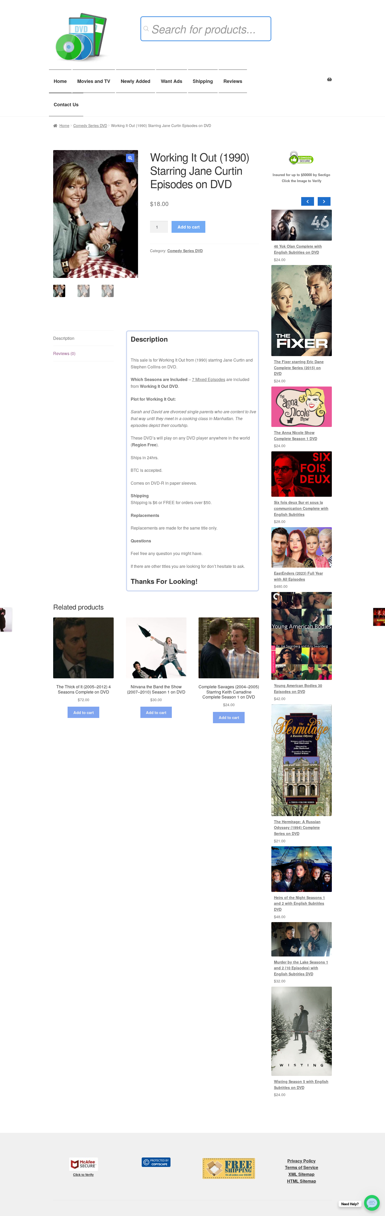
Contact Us (66, 104)
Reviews (232, 81)
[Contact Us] (372, 1203)
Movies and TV (93, 81)
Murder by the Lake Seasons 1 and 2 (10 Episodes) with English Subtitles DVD (301, 967)
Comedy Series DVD (90, 125)
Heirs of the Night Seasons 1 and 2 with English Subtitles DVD (299, 903)
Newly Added (135, 81)
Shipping (203, 81)
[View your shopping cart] (301, 76)
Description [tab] (63, 338)
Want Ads (171, 81)
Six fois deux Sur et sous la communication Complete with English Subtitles (301, 508)
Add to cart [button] (83, 712)
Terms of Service (301, 1167)
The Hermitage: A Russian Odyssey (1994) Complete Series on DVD (297, 827)
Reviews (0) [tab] (64, 353)
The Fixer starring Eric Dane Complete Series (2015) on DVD (299, 367)
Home (60, 81)
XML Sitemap (301, 1174)
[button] (130, 158)
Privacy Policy (301, 1161)
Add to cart (189, 227)
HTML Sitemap (301, 1181)
